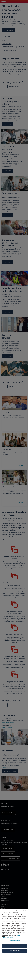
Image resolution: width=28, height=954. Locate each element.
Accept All (14, 946)
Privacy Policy (9, 937)
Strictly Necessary (14, 950)
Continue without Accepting (21, 910)
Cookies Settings (14, 940)
